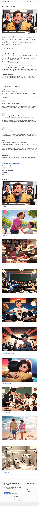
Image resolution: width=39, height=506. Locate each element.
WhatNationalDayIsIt (5, 1)
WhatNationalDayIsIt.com (23, 504)
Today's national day (30, 485)
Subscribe (7, 493)
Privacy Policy (29, 491)
